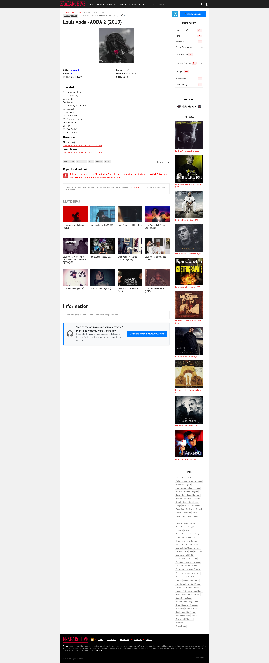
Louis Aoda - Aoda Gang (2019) (73, 226)
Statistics (111, 639)
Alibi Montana (181, 488)
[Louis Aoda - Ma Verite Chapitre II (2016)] (130, 246)
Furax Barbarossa (182, 520)
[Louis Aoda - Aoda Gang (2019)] (75, 214)
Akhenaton (180, 485)
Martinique (197, 562)
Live (200, 552)
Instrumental (180, 541)
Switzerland (188, 79)
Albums (74, 16)
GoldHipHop (201, 657)
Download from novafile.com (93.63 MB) (82, 152)
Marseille (188, 42)
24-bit (178, 478)
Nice (177, 577)
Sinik (197, 602)
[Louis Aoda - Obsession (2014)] (130, 277)
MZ (182, 574)
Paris (107, 162)
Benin (178, 495)
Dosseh (195, 513)
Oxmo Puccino (188, 581)
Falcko (189, 517)
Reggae (196, 588)
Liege (186, 552)
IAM (194, 538)
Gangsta (179, 524)
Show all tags (181, 626)
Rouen (178, 595)
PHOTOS (153, 4)
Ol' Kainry (194, 577)
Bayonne (187, 492)
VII (184, 619)
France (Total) (188, 30)
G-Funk (192, 520)
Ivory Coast (180, 545)
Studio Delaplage (191, 609)
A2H (189, 478)
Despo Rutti (180, 509)
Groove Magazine (182, 534)
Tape (188, 616)
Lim (195, 552)
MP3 (91, 162)
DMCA (149, 639)
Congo (178, 506)
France (99, 162)
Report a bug (163, 162)
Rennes (178, 591)
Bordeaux (196, 495)
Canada (178, 502)
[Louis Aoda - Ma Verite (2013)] (157, 277)
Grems (195, 527)
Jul (191, 545)
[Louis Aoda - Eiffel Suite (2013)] (157, 246)
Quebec (197, 584)
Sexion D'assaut (181, 602)
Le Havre (179, 552)
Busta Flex (187, 499)
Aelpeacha (192, 481)
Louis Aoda (69, 162)
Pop (187, 584)
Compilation (193, 502)
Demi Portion (195, 506)
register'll (137, 187)
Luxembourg (188, 84)
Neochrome (196, 574)
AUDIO (99, 4)
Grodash (187, 531)
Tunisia (178, 619)
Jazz (187, 545)
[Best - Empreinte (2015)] (102, 277)
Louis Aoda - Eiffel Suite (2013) (155, 258)
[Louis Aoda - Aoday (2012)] (102, 246)
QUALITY (110, 4)
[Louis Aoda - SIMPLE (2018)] (130, 214)
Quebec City (180, 588)
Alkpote (190, 488)
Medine (187, 566)
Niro (182, 577)
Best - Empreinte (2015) (100, 288)
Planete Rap (180, 584)
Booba (189, 495)
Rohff (200, 591)
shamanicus (102, 16)
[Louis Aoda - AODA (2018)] (102, 214)
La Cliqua (188, 548)
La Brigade (180, 548)
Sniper (178, 605)
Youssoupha (180, 623)
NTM (187, 577)
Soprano (185, 605)
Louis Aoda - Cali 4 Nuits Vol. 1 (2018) (155, 226)
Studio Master (181, 612)
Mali (195, 559)
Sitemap (138, 639)
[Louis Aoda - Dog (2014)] (75, 277)
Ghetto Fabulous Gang (184, 527)
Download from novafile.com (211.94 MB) (83, 145)
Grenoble (179, 531)
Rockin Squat (192, 591)
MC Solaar (179, 566)
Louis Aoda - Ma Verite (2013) (154, 290)
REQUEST (162, 4)
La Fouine (196, 548)
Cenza (185, 502)
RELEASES (143, 4)
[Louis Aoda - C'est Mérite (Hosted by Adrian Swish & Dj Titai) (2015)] (75, 246)
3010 (184, 478)
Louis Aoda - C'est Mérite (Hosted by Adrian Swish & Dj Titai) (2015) (75, 259)
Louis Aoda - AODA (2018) (101, 225)
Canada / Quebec (186, 63)
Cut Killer (185, 506)
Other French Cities (184, 47)
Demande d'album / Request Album (147, 333)
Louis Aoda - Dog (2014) (73, 288)
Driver (178, 517)
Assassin (179, 492)
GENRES (121, 4)
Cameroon (196, 499)
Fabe (183, 517)
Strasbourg (180, 609)
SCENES (131, 4)
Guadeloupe (180, 538)
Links (100, 639)
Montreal (189, 569)
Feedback (124, 639)
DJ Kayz (178, 513)
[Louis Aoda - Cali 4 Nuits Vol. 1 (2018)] (157, 214)
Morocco (197, 569)
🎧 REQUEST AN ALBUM (193, 14)
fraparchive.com (68, 646)
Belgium (182, 71)
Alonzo (197, 488)
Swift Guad (191, 612)
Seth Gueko (188, 598)
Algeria (188, 485)
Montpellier (180, 569)
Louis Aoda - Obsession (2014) (128, 290)
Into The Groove (192, 541)
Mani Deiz (179, 562)
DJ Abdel (199, 509)
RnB (184, 591)
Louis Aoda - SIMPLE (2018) (130, 225)
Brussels (179, 499)
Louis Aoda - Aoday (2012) (101, 256)
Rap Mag (189, 588)
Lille (191, 552)
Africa (200, 481)
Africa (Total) (184, 54)
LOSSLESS (81, 162)
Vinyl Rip (189, 619)
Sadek (184, 595)
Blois (183, 495)
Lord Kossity (180, 555)
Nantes (187, 574)
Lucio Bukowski (181, 559)
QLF (192, 584)
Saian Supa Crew (194, 595)
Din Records (190, 509)
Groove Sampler (195, 534)
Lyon (190, 559)
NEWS (92, 4)
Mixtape (194, 566)
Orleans (179, 581)
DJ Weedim (187, 513)
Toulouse (194, 616)
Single (191, 602)
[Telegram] (175, 14)
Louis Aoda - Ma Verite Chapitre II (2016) (127, 258)
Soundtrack (194, 605)
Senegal (179, 598)
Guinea (188, 538)
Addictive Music (181, 481)
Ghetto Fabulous (189, 524)
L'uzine (195, 545)
